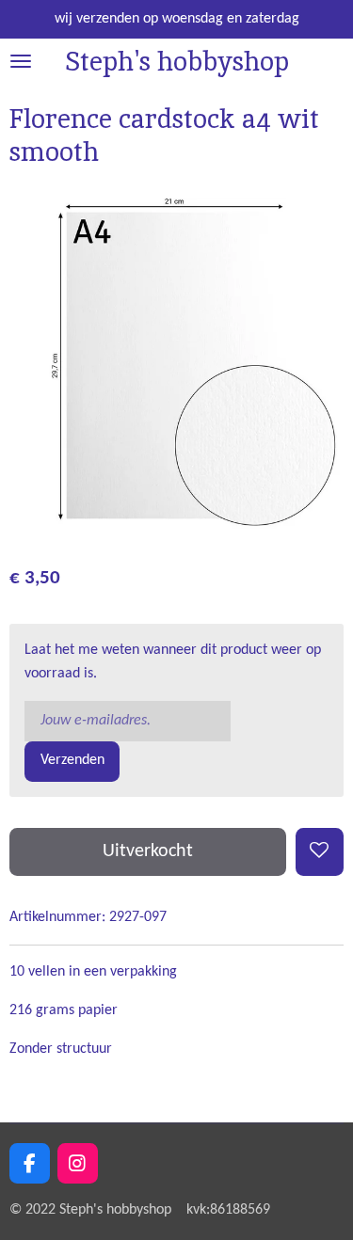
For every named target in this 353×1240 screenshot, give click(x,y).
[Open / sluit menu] (20, 61)
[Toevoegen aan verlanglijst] (320, 852)
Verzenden (72, 760)
